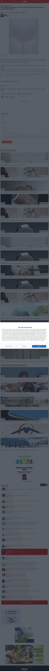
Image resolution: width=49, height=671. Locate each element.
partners (8, 329)
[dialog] (24, 335)
